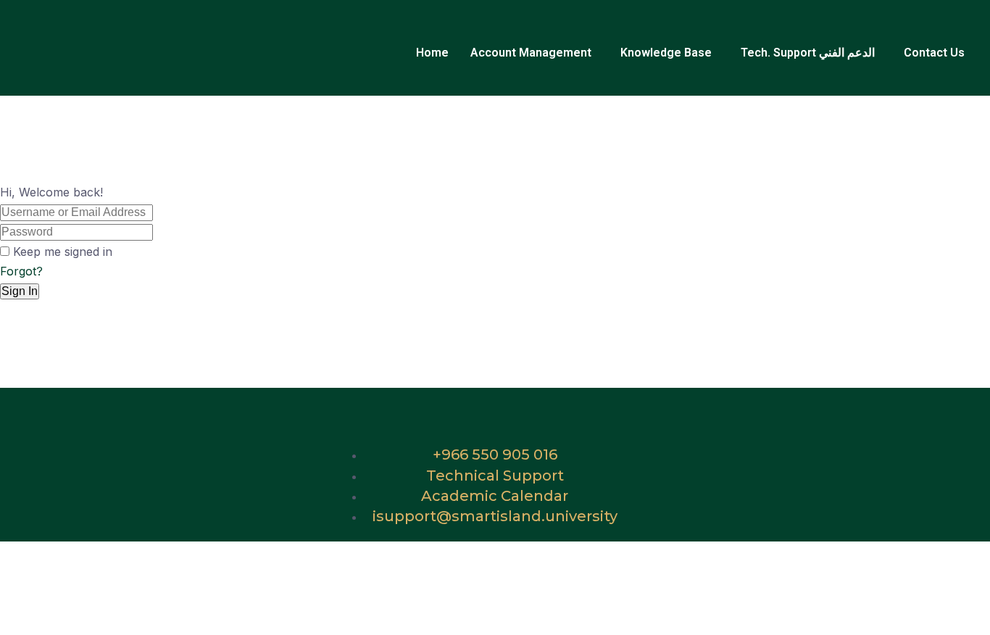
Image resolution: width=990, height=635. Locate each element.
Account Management (530, 52)
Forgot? (21, 271)
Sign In (19, 291)
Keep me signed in (62, 251)
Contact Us (934, 52)
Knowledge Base (666, 52)
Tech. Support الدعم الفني (808, 52)
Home (432, 52)
